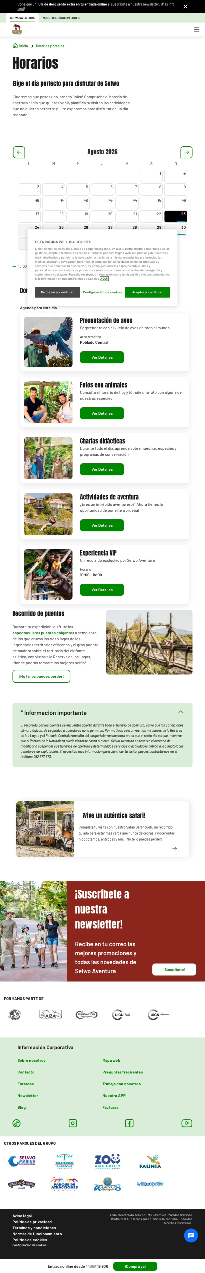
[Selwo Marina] (22, 1161)
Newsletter (28, 1095)
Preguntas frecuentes (122, 1072)
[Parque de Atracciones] (64, 1183)
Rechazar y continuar (57, 292)
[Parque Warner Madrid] (22, 1183)
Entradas (26, 1083)
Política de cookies (29, 1239)
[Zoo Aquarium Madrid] (108, 1161)
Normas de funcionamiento (37, 1233)
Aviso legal (22, 1215)
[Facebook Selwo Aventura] (129, 1123)
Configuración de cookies (29, 1245)
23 (183, 213)
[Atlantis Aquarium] (108, 1183)
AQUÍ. (104, 278)
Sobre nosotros (32, 1060)
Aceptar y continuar (147, 292)
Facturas (110, 1107)
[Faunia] (150, 1161)
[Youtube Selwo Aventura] (187, 1123)
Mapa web (111, 1060)
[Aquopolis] (150, 1183)
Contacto (26, 1072)
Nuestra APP (114, 1095)
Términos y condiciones (34, 1227)
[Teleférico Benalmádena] (64, 1161)
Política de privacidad (32, 1221)
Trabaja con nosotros (121, 1083)
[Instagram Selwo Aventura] (73, 1123)
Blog (22, 1107)
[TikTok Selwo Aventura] (16, 1123)
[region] (103, 267)
